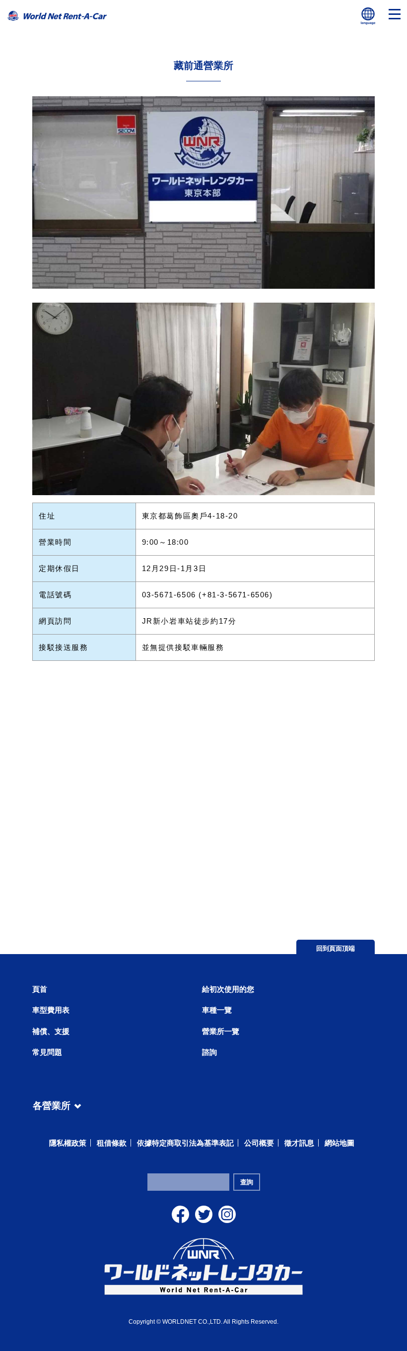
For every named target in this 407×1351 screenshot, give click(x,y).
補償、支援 (50, 1031)
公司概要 (259, 1143)
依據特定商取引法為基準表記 (185, 1143)
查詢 (246, 1182)
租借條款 (112, 1143)
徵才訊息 (299, 1143)
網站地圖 (339, 1143)
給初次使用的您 (228, 989)
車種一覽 (217, 1010)
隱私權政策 (67, 1143)
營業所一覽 (220, 1031)
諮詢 (209, 1052)
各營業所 (51, 1104)
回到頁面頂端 (335, 948)
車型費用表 (50, 1010)
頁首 (39, 989)
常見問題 (47, 1052)
